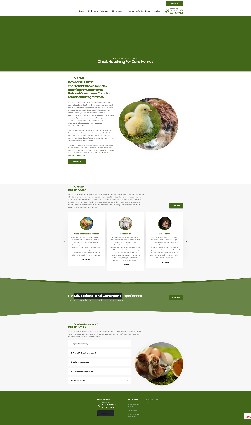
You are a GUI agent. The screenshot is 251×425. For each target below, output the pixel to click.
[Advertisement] (125, 42)
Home (81, 11)
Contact (157, 11)
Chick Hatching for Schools (98, 11)
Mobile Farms (117, 11)
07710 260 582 (176, 10)
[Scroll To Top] (247, 423)
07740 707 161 (176, 12)
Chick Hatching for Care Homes (138, 11)
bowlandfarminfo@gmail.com (78, 155)
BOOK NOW (174, 3)
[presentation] (64, 241)
